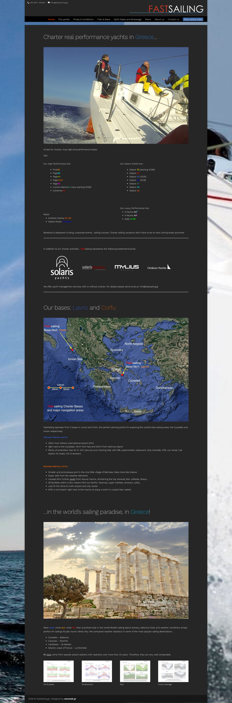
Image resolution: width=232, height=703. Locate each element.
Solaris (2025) (137, 176)
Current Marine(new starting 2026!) (72, 187)
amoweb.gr (70, 698)
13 (119, 137)
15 (126, 612)
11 (114, 137)
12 (117, 137)
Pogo (56, 173)
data (49, 654)
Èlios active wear (193, 19)
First (56, 169)
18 (130, 137)
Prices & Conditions (83, 19)
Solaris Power (59, 221)
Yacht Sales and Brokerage (128, 19)
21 (137, 137)
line (59, 163)
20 (135, 137)
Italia (130, 219)
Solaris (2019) (137, 180)
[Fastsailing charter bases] (116, 421)
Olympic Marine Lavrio (55, 437)
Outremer (59, 190)
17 (128, 137)
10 (112, 137)
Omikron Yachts (59, 218)
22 (139, 137)
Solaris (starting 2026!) (142, 169)
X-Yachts (131, 212)
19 (133, 137)
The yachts (64, 19)
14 (121, 137)
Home (51, 19)
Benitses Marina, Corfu (55, 466)
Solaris (134, 173)
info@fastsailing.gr (149, 286)
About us (159, 19)
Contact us (173, 19)
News (148, 19)
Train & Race (103, 19)
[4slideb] (116, 618)
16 (126, 137)
